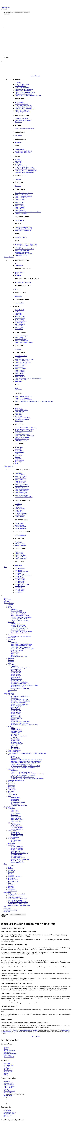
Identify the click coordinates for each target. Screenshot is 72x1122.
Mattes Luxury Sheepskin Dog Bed (24, 128)
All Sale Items (19, 447)
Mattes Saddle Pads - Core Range (20, 701)
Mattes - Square (19, 204)
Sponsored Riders (9, 1083)
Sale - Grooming (19, 589)
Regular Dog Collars (20, 545)
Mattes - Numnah (19, 207)
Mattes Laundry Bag (20, 337)
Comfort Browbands (20, 526)
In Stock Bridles (15, 758)
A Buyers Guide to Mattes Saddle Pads (25, 246)
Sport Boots (18, 505)
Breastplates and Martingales (23, 282)
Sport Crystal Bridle (20, 86)
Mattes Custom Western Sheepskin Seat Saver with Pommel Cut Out (34, 401)
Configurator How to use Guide (23, 253)
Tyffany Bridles (19, 553)
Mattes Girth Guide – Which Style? (24, 249)
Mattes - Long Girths (20, 476)
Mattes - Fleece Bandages (22, 486)
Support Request (8, 1067)
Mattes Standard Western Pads (23, 227)
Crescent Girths (19, 322)
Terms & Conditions (9, 1091)
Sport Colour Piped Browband (23, 107)
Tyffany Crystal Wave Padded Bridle (25, 92)
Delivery (6, 1047)
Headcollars (18, 142)
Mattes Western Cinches (21, 484)
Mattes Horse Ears (20, 482)
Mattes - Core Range (20, 379)
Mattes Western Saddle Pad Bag (23, 342)
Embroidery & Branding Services (24, 193)
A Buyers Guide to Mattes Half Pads (25, 429)
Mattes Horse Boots (20, 481)
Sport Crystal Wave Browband (23, 105)
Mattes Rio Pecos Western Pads (23, 229)
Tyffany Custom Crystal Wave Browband (22, 777)
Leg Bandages (19, 265)
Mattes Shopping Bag (21, 339)
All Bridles (18, 82)
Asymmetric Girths (20, 318)
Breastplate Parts (19, 452)
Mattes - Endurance (20, 201)
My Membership (8, 1065)
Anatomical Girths (20, 316)
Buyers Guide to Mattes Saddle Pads (18, 902)
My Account (7, 600)
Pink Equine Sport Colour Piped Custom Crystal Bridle (26, 759)
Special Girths (19, 325)
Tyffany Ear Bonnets (20, 557)
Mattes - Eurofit (19, 202)
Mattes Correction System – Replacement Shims (28, 212)
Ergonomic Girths (20, 324)
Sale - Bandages (19, 582)
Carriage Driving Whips (21, 410)
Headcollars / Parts (13, 879)
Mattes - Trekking (20, 210)
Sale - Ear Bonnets (20, 579)
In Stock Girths (15, 748)
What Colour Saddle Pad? (22, 434)
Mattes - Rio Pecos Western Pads (24, 399)
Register (6, 601)
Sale (5, 567)
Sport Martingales (20, 512)
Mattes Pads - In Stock (21, 356)
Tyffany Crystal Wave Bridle (23, 90)
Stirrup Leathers (19, 220)
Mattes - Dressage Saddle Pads (23, 196)
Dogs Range (18, 542)
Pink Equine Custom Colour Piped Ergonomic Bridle (26, 761)
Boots (16, 264)
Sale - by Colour (19, 590)
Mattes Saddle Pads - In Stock (19, 699)
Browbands (18, 275)
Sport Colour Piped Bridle (22, 84)
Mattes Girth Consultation (22, 250)
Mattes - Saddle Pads (20, 475)
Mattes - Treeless (19, 208)
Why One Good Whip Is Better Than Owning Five (24, 1030)
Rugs (16, 388)
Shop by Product (9, 257)
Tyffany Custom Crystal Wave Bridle (21, 764)
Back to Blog (36, 1036)
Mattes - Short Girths (20, 478)
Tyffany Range (19, 552)
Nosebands (18, 186)
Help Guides (7, 892)
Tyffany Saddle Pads (20, 558)
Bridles (17, 274)
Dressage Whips (19, 411)
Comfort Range (19, 523)
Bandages (10, 604)
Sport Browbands (19, 508)
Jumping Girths (19, 327)
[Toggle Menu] (1, 61)
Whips (9, 691)
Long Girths (18, 161)
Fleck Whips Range (20, 535)
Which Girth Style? (9, 1113)
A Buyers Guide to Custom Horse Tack (26, 244)
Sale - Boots (18, 576)
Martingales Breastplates (14, 876)
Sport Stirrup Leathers (21, 513)
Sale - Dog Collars (20, 586)
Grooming (17, 457)
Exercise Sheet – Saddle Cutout (23, 152)
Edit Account (8, 1068)
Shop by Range (8, 466)
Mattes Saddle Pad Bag (21, 340)
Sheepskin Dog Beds (20, 487)
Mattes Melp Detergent (21, 336)
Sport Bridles (18, 507)
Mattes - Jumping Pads (21, 197)
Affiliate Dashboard (9, 1086)
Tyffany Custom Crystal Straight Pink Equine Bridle (25, 766)
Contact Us (7, 1117)
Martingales (18, 179)
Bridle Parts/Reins (20, 450)
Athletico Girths (19, 319)
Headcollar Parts (19, 460)
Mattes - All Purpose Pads (22, 194)
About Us (7, 1081)
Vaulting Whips (19, 421)
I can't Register (8, 1071)
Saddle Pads (18, 357)
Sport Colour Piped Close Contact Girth (26, 170)
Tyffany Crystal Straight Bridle (23, 94)
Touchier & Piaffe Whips (22, 419)
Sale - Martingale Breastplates (23, 575)
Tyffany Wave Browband (22, 110)
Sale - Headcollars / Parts (22, 584)
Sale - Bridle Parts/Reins (21, 571)
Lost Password (8, 1070)
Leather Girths (19, 164)
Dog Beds (17, 289)
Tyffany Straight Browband (22, 111)
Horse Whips (18, 408)
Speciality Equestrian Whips (22, 417)
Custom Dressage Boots (21, 118)
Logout (6, 906)
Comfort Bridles (19, 525)
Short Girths (18, 162)
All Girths (17, 159)
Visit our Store (8, 1095)
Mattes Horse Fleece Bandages (23, 120)
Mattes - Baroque (19, 199)
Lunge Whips (18, 414)
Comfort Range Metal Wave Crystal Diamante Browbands (27, 778)
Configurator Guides (10, 1112)
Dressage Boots (12, 637)
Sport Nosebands (19, 516)
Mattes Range (18, 473)
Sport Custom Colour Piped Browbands (22, 772)
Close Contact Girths (20, 166)
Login (6, 598)
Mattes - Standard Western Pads (23, 396)
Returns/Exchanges (9, 1050)
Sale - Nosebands (19, 573)
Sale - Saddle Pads (20, 578)
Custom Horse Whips (21, 237)
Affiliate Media (8, 1088)
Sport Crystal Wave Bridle (22, 87)
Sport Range (18, 504)
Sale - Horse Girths (20, 581)
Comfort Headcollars (20, 528)
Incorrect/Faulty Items (10, 1053)
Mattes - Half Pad (19, 205)
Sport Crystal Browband (21, 104)
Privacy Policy (8, 1092)
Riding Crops (18, 416)
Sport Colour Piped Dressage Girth (24, 172)
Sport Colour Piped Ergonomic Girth (25, 169)
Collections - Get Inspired (22, 252)
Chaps (16, 453)
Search (7, 14)
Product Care (8, 1115)
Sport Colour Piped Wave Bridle (24, 89)
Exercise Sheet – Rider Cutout (23, 151)
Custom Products (35, 76)
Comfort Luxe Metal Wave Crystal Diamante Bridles (25, 762)
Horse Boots (18, 122)
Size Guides (18, 247)
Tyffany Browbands (20, 555)
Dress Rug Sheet (19, 149)
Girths (16, 311)
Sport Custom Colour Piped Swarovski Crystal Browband (27, 774)
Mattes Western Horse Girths (23, 230)
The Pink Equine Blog (21, 255)
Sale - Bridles (18, 570)
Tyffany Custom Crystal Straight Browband (23, 775)
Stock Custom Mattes (21, 213)
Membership (7, 908)
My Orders (7, 1063)
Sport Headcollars (20, 515)
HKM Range (18, 565)
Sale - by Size (18, 592)
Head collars (18, 296)
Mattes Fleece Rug (16, 851)
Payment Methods (9, 1057)
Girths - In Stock (19, 310)
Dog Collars (18, 455)
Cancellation (7, 1052)
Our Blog (6, 1089)
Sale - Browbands (20, 568)
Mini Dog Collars (19, 543)
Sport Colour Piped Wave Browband (25, 108)
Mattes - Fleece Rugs (20, 479)
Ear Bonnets (18, 135)
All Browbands (19, 102)
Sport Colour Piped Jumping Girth (24, 167)
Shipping (6, 1049)
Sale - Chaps (18, 587)
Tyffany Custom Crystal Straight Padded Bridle (28, 95)
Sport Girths (18, 510)
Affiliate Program (9, 1084)
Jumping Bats (18, 413)
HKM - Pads (18, 381)
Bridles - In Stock (19, 272)
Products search (8, 12)
